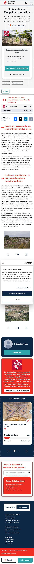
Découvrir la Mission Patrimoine (17, 391)
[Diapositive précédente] (8, 254)
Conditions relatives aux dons (8, 553)
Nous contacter (23, 507)
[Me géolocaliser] (28, 472)
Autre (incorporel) (17, 83)
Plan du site (4, 550)
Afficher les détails (22, 288)
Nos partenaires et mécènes (12, 520)
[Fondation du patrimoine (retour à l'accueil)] (9, 2)
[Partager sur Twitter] (20, 119)
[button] (15, 254)
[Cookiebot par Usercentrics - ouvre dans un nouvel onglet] (24, 263)
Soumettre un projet (11, 527)
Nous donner (8, 543)
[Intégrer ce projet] (31, 119)
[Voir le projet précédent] (8, 451)
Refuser (17, 299)
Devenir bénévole (9, 539)
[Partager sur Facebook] (15, 119)
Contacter (17, 352)
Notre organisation (10, 518)
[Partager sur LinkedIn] (25, 119)
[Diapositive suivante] (26, 254)
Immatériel (6, 83)
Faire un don (25, 560)
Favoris (9, 560)
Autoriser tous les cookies (17, 293)
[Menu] (31, 1)
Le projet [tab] (5, 91)
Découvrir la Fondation (12, 515)
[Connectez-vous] (25, 3)
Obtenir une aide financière (12, 532)
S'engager (8, 537)
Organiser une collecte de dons (13, 529)
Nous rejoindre (9, 541)
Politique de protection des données (18, 550)
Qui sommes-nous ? (10, 517)
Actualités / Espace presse (12, 522)
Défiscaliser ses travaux (11, 531)
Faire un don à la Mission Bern (17, 68)
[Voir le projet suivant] (26, 451)
